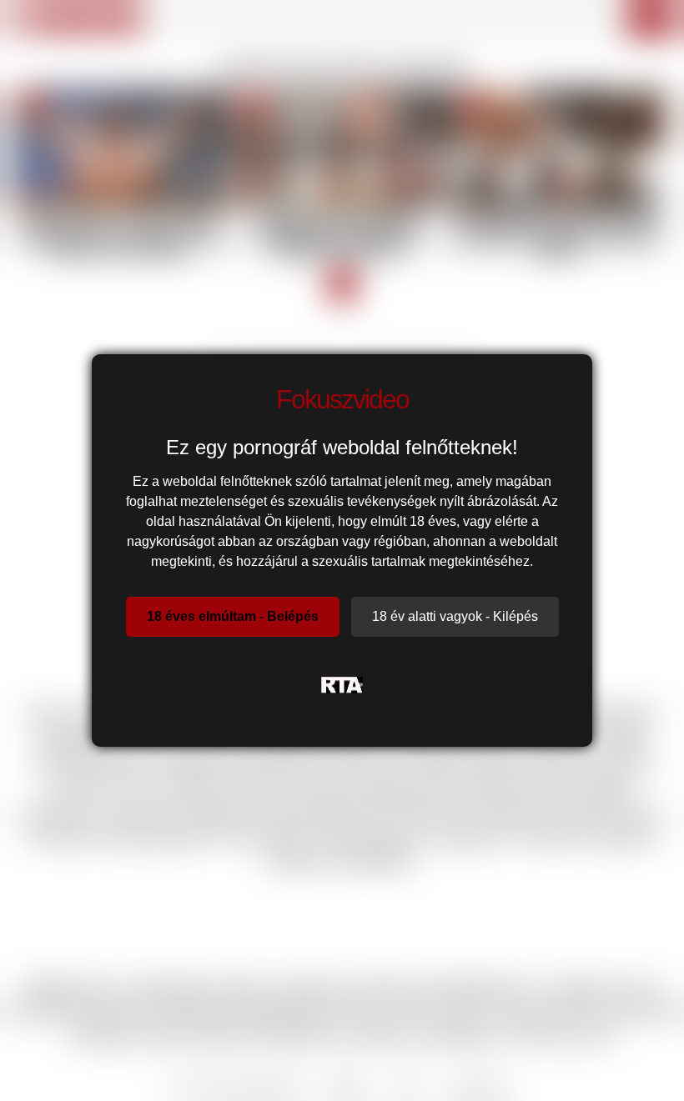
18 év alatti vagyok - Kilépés (455, 616)
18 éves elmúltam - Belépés (233, 616)
